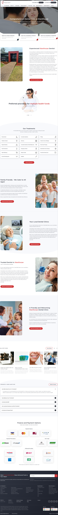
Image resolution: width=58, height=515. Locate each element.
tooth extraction (13, 491)
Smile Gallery (17, 5)
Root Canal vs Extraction (49, 367)
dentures (1, 492)
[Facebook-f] (52, 501)
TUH (38, 494)
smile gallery (18, 501)
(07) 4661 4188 (35, 2)
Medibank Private (40, 491)
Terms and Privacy (14, 513)
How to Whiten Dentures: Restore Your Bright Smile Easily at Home (36, 369)
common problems (19, 500)
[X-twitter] (54, 501)
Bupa (38, 488)
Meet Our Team (2, 501)
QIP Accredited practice (52, 488)
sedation (27, 492)
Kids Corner (30, 5)
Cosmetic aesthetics (3, 487)
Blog (34, 5)
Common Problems (23, 5)
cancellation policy (51, 493)
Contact (52, 5)
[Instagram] (57, 501)
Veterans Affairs (40, 493)
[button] (26, 115)
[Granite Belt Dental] (6, 2)
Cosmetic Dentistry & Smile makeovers (17, 488)
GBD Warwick (10, 501)
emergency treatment (14, 492)
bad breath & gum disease (15, 493)
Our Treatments (6, 5)
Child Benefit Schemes (41, 487)
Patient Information (39, 5)
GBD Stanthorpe (10, 502)
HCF (38, 492)
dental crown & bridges (3, 493)
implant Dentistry (13, 487)
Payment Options (46, 5)
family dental (2, 488)
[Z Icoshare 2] (49, 501)
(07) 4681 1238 (48, 2)
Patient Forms (51, 487)
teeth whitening (28, 487)
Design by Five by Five (52, 513)
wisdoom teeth (28, 488)
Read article (18, 374)
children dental (2, 491)
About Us (11, 5)
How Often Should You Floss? (6, 367)
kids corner (29, 500)
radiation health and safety (53, 492)
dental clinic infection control (53, 491)
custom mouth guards (29, 491)
